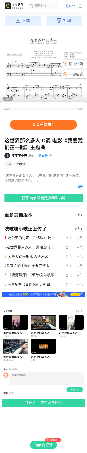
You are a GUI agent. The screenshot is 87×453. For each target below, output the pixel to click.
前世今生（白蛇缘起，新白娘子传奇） (32, 284)
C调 (9, 164)
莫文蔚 (43, 155)
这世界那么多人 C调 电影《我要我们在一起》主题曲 (32, 247)
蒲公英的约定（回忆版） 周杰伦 (32, 238)
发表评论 (74, 390)
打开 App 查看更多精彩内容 (44, 198)
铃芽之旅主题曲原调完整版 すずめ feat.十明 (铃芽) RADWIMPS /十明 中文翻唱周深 (31, 266)
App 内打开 (44, 445)
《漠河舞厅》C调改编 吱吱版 (31, 275)
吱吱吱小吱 (19, 155)
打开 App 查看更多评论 (43, 403)
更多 (77, 215)
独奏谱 (21, 164)
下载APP (68, 6)
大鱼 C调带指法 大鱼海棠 (28, 256)
